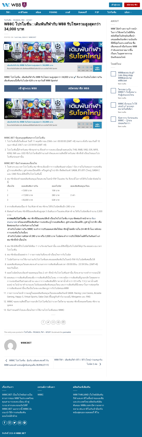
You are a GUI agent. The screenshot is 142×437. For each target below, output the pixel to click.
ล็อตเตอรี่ (82, 12)
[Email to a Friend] (53, 322)
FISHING (53, 12)
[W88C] (21, 4)
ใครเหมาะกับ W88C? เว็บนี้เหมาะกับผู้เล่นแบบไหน (127, 92)
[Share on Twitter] (48, 322)
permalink (67, 332)
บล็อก (127, 12)
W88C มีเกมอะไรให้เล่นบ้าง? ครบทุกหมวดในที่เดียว (127, 106)
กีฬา (8, 12)
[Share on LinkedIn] (63, 322)
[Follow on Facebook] (4, 423)
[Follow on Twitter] (14, 423)
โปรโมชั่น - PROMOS (12, 20)
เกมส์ (67, 12)
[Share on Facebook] (43, 322)
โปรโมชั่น (111, 12)
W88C (40, 394)
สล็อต (38, 12)
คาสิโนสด (22, 12)
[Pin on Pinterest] (58, 322)
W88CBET (32, 37)
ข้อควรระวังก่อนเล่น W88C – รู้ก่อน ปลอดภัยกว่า (128, 120)
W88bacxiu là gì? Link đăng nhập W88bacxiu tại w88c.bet (126, 76)
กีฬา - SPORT (26, 20)
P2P (97, 12)
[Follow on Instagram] (9, 423)
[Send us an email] (19, 423)
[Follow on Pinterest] (24, 423)
